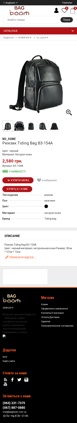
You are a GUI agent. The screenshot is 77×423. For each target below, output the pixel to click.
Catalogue (11, 30)
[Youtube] (6, 384)
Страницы (67, 2)
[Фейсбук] (13, 380)
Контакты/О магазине (52, 313)
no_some (9, 139)
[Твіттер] (20, 380)
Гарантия (45, 321)
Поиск (66, 19)
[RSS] (6, 380)
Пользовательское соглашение (57, 326)
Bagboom (10, 3)
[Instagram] (26, 380)
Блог (5, 357)
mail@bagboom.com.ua (14, 412)
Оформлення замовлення (54, 308)
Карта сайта (9, 361)
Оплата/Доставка (50, 317)
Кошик (44, 304)
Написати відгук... (22, 257)
